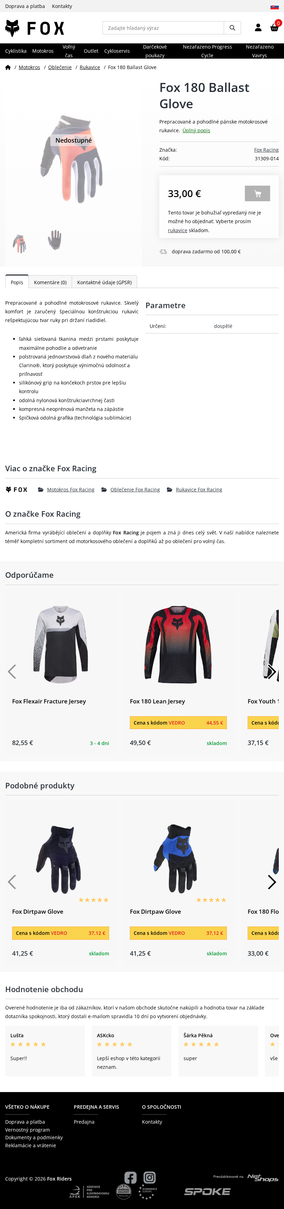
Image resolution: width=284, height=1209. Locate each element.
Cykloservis (117, 51)
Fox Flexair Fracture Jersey (49, 701)
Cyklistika (16, 51)
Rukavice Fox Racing (199, 489)
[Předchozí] (12, 672)
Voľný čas (69, 51)
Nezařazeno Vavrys (260, 51)
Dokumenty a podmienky (34, 1137)
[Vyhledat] (232, 27)
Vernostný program (27, 1129)
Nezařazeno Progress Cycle (207, 51)
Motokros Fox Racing (71, 489)
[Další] (272, 672)
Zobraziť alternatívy (257, 193)
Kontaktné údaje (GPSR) (104, 282)
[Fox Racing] (21, 490)
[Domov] (8, 67)
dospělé (223, 326)
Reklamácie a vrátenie (30, 1145)
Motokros (43, 51)
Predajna (84, 1121)
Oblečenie (60, 67)
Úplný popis (196, 130)
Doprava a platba (25, 6)
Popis (17, 282)
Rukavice (90, 67)
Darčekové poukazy (155, 51)
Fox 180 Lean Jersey (157, 701)
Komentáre (50, 282)
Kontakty (62, 6)
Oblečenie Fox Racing (135, 489)
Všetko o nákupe (27, 1107)
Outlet (91, 51)
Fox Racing (266, 149)
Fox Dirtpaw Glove (37, 911)
